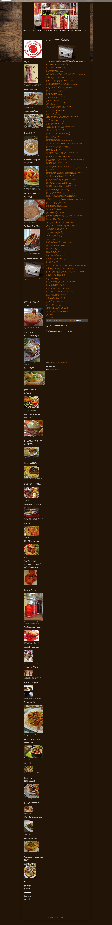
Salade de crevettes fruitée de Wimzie (56, 158)
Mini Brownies (50, 277)
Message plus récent (51, 360)
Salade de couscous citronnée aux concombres (59, 155)
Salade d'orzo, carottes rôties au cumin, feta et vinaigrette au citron (64, 135)
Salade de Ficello (50, 163)
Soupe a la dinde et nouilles (53, 205)
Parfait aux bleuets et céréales (54, 301)
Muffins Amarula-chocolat (53, 278)
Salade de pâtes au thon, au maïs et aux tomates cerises (61, 173)
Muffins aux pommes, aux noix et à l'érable (57, 288)
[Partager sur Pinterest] (80, 320)
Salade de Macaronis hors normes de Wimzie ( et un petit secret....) (64, 172)
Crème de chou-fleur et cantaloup (55, 77)
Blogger (62, 917)
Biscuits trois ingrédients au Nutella (55, 254)
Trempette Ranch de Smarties (54, 232)
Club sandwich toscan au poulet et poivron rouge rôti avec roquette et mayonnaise (65, 75)
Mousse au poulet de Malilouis (54, 92)
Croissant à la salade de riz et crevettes (57, 83)
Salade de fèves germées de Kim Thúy (56, 162)
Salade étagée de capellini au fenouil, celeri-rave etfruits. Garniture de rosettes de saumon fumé (65, 160)
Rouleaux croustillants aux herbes (55, 127)
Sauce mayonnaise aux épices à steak (56, 202)
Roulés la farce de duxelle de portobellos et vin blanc (60, 126)
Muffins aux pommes (51, 287)
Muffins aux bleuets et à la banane (55, 284)
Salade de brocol (51, 138)
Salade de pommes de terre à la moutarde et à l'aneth (61, 185)
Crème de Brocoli (51, 79)
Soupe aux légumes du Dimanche (55, 212)
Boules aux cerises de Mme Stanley (55, 255)
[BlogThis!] (77, 320)
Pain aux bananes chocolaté (54, 295)
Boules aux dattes (51, 257)
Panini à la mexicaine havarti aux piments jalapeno (60, 96)
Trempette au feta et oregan (54, 229)
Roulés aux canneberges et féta (54, 123)
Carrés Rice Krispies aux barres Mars (56, 260)
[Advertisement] (34, 290)
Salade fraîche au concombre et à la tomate (58, 181)
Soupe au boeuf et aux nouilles (54, 208)
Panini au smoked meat (52, 100)
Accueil (25, 31)
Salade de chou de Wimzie (53, 145)
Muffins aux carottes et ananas (54, 290)
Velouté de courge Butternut (54, 235)
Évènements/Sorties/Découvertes (63, 31)
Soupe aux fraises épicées (53, 214)
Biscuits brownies (51, 247)
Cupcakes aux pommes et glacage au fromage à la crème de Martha (65, 271)
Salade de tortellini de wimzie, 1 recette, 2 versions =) (60, 191)
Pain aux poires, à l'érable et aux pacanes (57, 300)
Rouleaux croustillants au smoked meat (56, 129)
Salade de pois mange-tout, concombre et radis (59, 178)
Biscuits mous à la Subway (53, 250)
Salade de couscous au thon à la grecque (57, 153)
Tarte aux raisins (50, 316)
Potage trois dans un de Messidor (55, 122)
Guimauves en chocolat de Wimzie (55, 275)
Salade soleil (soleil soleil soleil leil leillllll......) (57, 182)
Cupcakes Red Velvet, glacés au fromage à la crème (60, 273)
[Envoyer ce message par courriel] (76, 320)
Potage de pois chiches (52, 120)
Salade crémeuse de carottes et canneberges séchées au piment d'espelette (67, 132)
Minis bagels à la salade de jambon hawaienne (59, 87)
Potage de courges (51, 119)
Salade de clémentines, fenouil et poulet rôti (58, 148)
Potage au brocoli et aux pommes (55, 110)
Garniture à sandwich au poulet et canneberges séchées (61, 84)
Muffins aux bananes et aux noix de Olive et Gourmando (61, 281)
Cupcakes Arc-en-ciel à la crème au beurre (58, 270)
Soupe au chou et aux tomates (54, 209)
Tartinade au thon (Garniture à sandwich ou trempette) (61, 225)
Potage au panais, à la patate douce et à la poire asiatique (62, 116)
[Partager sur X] (78, 320)
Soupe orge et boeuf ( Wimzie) (54, 219)
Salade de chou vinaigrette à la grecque (57, 146)
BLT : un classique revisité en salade (55, 67)
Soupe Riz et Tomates (52, 224)
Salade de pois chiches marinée (54, 176)
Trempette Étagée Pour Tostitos (55, 231)
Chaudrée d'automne (52, 70)
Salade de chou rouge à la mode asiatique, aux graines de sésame (64, 143)
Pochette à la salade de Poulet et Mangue (57, 109)
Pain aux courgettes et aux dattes (55, 303)
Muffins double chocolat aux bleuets (56, 294)
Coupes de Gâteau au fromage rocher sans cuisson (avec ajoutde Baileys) (66, 265)
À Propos (32, 31)
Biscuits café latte (51, 248)
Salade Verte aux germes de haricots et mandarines (60, 194)
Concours (78, 31)
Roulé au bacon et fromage (53, 125)
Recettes (39, 31)
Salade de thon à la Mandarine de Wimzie (57, 186)
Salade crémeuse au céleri (53, 130)
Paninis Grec (49, 103)
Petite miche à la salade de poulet (55, 107)
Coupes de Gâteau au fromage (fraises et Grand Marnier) (62, 267)
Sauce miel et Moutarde (52, 204)
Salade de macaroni (52, 171)
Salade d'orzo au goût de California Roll (57, 133)
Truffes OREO (49, 317)
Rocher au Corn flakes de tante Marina (57, 308)
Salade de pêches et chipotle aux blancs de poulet (60, 175)
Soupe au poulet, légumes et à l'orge (56, 211)
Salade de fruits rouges (52, 313)
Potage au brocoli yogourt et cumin (56, 112)
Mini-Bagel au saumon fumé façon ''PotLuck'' (58, 89)
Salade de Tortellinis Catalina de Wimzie (57, 189)
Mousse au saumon (51, 93)
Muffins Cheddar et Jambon (54, 94)
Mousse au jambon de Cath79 (54, 90)
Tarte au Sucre (50, 314)
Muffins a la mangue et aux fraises (55, 280)
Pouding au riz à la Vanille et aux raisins (57, 307)
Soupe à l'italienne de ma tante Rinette (56, 206)
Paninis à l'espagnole (51, 97)
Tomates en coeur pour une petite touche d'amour (60, 227)
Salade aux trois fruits (52, 310)
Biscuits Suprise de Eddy (52, 251)
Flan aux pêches (68, 268)
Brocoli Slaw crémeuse (52, 69)
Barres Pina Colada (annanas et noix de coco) (59, 242)
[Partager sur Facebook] (79, 320)
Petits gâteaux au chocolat (53, 306)
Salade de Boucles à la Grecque (55, 136)
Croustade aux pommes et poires (55, 268)
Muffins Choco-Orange (67, 291)
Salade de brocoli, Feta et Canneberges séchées (59, 140)
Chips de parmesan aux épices (54, 71)
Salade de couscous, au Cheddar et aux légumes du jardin (62, 152)
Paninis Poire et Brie (51, 104)
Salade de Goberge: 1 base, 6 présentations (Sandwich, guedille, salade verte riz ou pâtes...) (66, 168)
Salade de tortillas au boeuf (53, 192)
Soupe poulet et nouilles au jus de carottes (57, 217)
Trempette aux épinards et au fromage (56, 228)
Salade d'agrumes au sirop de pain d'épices (58, 311)
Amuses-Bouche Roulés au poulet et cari (57, 64)
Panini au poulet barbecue (53, 99)
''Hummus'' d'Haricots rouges (53, 86)
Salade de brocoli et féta (53, 139)
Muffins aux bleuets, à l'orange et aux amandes (59, 283)
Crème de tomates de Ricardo (54, 82)
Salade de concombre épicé (54, 149)
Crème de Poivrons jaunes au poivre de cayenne (59, 80)
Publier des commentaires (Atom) (60, 362)
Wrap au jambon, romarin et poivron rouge (58, 237)
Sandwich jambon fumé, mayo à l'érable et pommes (60, 198)
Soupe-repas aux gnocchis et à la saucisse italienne (60, 222)
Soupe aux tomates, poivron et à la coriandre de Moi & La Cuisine (64, 215)
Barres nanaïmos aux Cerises (54, 244)
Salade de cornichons (52, 150)
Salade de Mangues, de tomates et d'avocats (58, 183)
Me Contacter (48, 31)
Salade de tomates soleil (53, 188)
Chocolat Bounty (50, 262)
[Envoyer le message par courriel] (74, 320)
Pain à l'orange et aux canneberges (55, 297)
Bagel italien (49, 66)
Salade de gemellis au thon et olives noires (57, 166)
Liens (84, 31)
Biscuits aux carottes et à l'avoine (55, 245)
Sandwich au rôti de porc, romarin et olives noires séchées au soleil (64, 199)
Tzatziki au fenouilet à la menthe (55, 234)
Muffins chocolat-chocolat (53, 291)
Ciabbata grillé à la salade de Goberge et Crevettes (60, 73)
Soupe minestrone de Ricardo (54, 221)
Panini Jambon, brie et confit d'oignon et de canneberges (61, 102)
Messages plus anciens (82, 360)
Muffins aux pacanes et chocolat (55, 285)
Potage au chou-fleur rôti (53, 115)
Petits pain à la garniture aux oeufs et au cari (58, 106)
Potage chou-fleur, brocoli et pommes (56, 117)
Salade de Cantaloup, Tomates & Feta (56, 142)
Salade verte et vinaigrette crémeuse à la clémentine (60, 195)
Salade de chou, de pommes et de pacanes (58, 156)
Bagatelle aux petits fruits (53, 241)
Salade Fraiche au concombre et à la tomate (58, 165)
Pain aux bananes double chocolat (55, 298)
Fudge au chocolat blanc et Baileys (55, 274)
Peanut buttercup (51, 304)
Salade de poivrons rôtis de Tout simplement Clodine (60, 179)
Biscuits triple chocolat (52, 252)
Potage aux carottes (51, 113)
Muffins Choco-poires (52, 293)
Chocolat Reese (50, 264)
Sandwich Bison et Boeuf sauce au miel (56, 201)
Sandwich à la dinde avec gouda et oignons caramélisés (61, 196)
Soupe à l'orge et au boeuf (53, 218)
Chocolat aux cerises (52, 261)
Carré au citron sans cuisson (54, 258)
